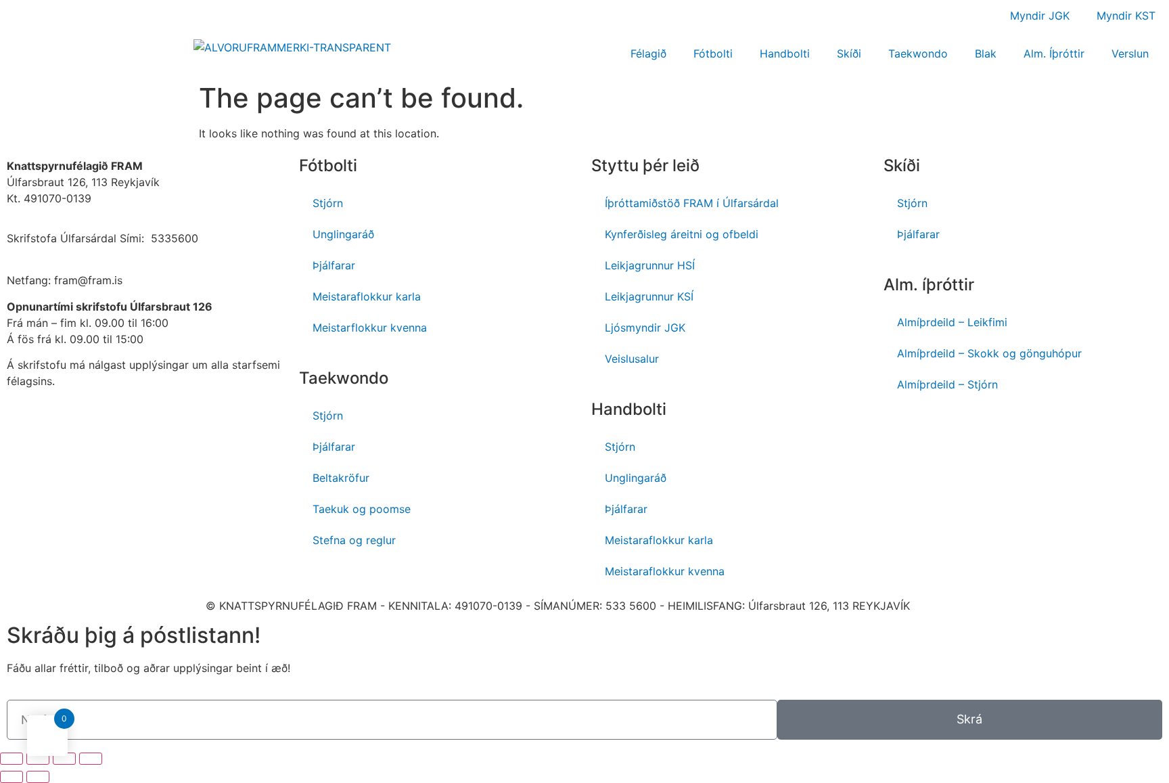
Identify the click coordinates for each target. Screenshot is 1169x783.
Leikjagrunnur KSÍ (649, 296)
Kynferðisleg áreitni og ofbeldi (681, 234)
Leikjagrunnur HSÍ (650, 265)
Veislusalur (632, 358)
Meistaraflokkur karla (367, 296)
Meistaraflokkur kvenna (665, 571)
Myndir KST (1126, 15)
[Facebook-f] (900, 430)
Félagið (648, 53)
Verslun (1130, 53)
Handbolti (785, 53)
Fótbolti (713, 53)
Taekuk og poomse (362, 509)
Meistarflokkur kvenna (370, 327)
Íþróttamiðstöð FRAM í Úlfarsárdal (692, 203)
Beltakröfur (341, 478)
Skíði (849, 53)
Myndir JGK (1040, 15)
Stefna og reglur (354, 540)
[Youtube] (938, 430)
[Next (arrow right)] (37, 777)
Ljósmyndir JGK (645, 327)
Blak (985, 53)
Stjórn (328, 203)
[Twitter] (1012, 430)
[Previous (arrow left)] (11, 777)
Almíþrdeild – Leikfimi (952, 322)
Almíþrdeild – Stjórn (947, 384)
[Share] (37, 759)
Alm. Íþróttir (1054, 53)
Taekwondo (918, 53)
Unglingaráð (343, 234)
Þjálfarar (334, 265)
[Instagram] (975, 430)
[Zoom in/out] (90, 759)
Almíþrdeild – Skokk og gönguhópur (989, 353)
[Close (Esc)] (11, 759)
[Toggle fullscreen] (64, 759)
